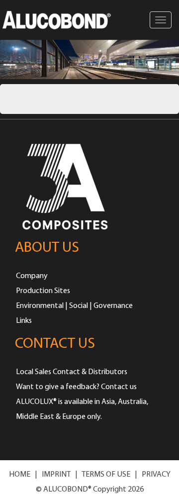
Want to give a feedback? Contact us (76, 387)
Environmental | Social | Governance (74, 306)
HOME (19, 475)
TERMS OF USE (106, 475)
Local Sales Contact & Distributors (71, 372)
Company (32, 276)
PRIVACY (156, 475)
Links (24, 321)
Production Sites (43, 291)
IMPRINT (56, 475)
